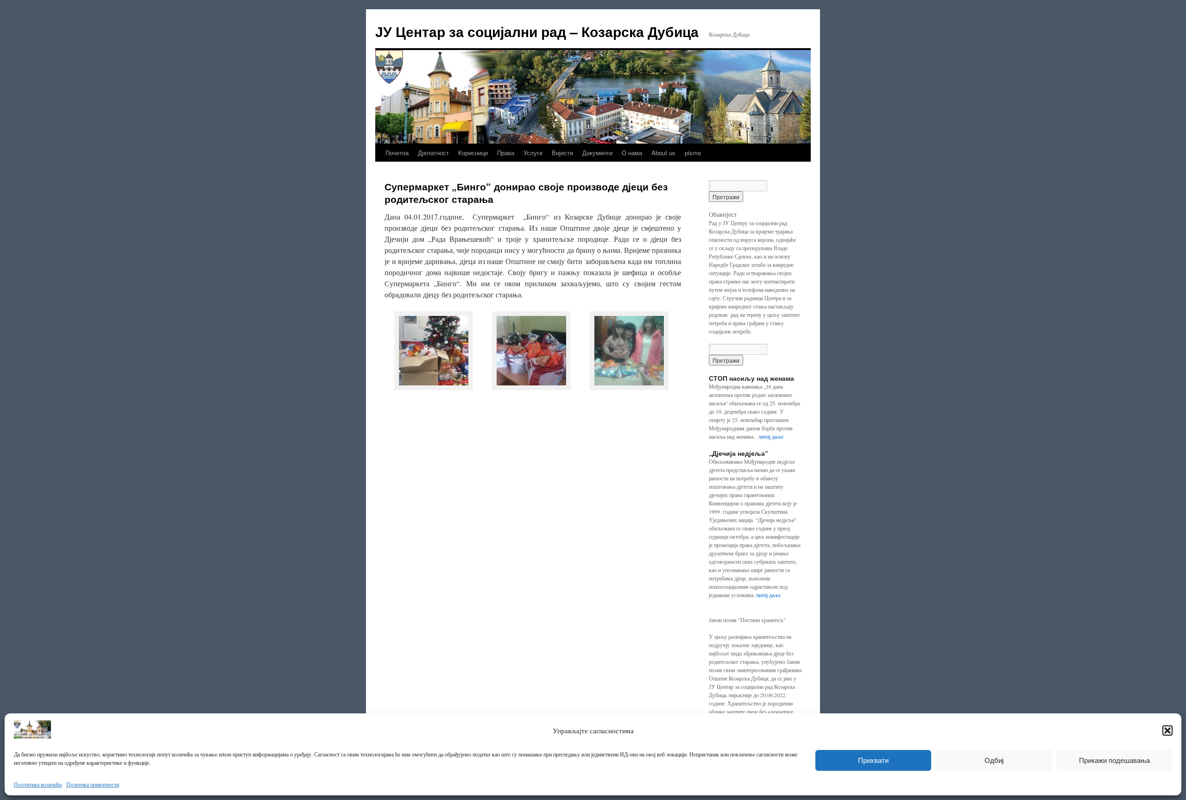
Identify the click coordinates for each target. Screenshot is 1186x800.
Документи (597, 152)
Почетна (397, 152)
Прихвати (873, 760)
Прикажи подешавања (1114, 760)
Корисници (473, 152)
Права (505, 152)
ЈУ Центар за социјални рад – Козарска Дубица (537, 31)
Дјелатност (433, 152)
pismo (693, 152)
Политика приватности (92, 784)
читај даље (771, 436)
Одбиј (993, 760)
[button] (1167, 730)
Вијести (562, 152)
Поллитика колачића (38, 784)
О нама (632, 152)
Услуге (533, 152)
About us (663, 152)
